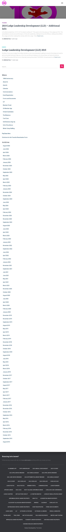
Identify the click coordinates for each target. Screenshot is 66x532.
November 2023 (7, 219)
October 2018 (6, 348)
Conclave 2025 (54, 481)
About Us (5, 82)
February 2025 (7, 185)
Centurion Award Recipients (52, 519)
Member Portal (7, 105)
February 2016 (7, 428)
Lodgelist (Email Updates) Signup (53, 494)
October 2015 (6, 435)
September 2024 (7, 199)
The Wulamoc (7, 115)
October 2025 (6, 169)
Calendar (5, 88)
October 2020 (6, 292)
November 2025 (7, 165)
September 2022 (7, 249)
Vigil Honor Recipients (41, 515)
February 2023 (7, 239)
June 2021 (6, 275)
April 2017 (6, 392)
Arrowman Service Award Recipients (19, 498)
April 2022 (6, 255)
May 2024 (5, 205)
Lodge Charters (8, 494)
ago (14, 38)
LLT (4, 101)
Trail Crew (6, 118)
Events (4, 47)
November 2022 (7, 245)
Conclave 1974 (54, 502)
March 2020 (6, 305)
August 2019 (6, 325)
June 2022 (6, 252)
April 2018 (6, 365)
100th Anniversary (8, 78)
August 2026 (6, 145)
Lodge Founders (55, 485)
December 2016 (7, 405)
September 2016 (7, 415)
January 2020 (7, 312)
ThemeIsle (39, 528)
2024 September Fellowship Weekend (34, 477)
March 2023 (6, 235)
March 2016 (6, 425)
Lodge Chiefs (9, 511)
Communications (8, 92)
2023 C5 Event (54, 468)
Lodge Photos (10, 485)
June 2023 (6, 229)
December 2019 (7, 315)
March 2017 (6, 395)
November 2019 (7, 318)
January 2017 (7, 402)
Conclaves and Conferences (54, 489)
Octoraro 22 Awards (41, 511)
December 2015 (7, 432)
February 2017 (7, 398)
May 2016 (5, 418)
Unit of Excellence (8, 125)
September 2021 (7, 269)
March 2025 (6, 182)
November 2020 (7, 288)
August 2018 (6, 355)
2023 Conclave (22, 481)
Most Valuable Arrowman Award (33, 489)
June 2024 (6, 202)
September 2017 (7, 382)
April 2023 (6, 232)
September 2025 (7, 172)
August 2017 (6, 385)
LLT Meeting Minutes (36, 494)
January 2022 (7, 262)
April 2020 (6, 302)
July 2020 (5, 298)
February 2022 (7, 259)
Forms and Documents (9, 98)
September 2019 (7, 322)
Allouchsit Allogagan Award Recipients (19, 502)
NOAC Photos (20, 485)
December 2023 (7, 215)
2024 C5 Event (11, 481)
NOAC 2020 (18, 489)
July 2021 (5, 272)
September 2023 (7, 222)
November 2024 (7, 192)
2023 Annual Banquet (33, 472)
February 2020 (7, 308)
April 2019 (6, 332)
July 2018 (5, 358)
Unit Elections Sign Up (9, 121)
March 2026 (6, 155)
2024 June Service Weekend (14, 477)
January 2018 (7, 372)
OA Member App (7, 108)
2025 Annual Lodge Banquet (40, 468)
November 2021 (7, 265)
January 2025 (7, 189)
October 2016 (6, 412)
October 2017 (6, 378)
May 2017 (5, 388)
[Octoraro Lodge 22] (5, 3)
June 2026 (6, 149)
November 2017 (7, 375)
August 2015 (6, 442)
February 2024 (7, 212)
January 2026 (7, 162)
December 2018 (7, 342)
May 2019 (5, 328)
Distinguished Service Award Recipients (19, 507)
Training (4, 22)
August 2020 (6, 295)
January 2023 (7, 242)
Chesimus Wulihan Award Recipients (33, 524)
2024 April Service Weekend (49, 472)
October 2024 (6, 195)
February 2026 (7, 159)
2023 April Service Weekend (16, 472)
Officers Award (8, 489)
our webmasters (26, 460)
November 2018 (7, 345)
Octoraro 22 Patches (26, 511)
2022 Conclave (33, 481)
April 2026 (6, 152)
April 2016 (6, 422)
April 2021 (6, 282)
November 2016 (7, 408)
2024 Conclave (44, 481)
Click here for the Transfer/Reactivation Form (15, 137)
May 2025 (5, 175)
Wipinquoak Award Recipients (14, 519)
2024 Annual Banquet (53, 477)
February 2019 (7, 338)
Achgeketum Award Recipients (48, 498)
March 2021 (6, 285)
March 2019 (6, 335)
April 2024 (6, 209)
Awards (5, 85)
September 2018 (7, 352)
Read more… (40, 36)
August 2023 (6, 225)
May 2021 (5, 278)
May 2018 (5, 362)
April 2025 (6, 179)
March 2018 (6, 368)
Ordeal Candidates (8, 111)
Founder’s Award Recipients (33, 519)
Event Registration (8, 95)
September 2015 (7, 438)
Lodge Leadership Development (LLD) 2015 (24, 50)
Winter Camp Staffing (9, 128)
